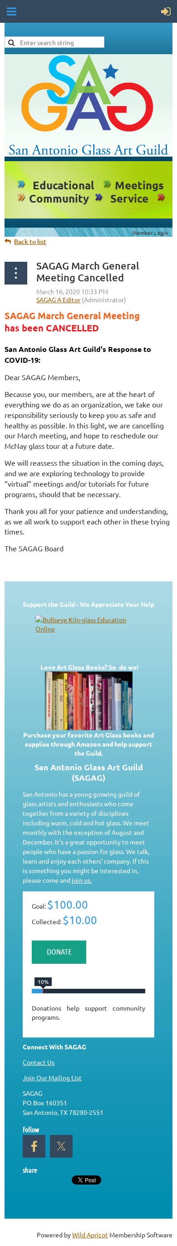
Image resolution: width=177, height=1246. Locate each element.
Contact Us (38, 1062)
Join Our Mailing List (52, 1077)
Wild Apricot (90, 1235)
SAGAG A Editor (58, 299)
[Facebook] (34, 1146)
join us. (81, 880)
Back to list (30, 241)
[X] (61, 1146)
